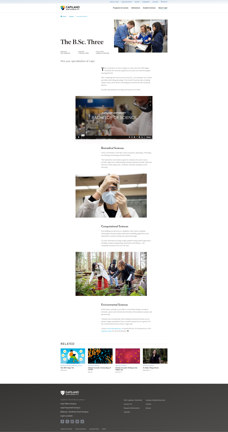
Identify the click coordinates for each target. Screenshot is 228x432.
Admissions (135, 8)
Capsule (71, 16)
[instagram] (72, 421)
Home (64, 16)
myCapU (155, 2)
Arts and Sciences (82, 16)
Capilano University (75, 8)
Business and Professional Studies (71, 365)
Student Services (149, 8)
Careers (148, 404)
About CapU (162, 8)
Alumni (137, 2)
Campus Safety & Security (155, 400)
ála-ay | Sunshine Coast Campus (74, 411)
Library (148, 408)
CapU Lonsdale (67, 416)
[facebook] (62, 421)
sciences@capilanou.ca (114, 328)
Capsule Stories (126, 2)
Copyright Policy (94, 429)
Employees (146, 2)
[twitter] (67, 421)
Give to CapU (114, 2)
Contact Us (128, 404)
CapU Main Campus (68, 403)
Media (104, 429)
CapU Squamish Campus (70, 407)
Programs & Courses (120, 8)
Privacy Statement (80, 429)
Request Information (131, 408)
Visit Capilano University (133, 400)
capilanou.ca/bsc (106, 331)
